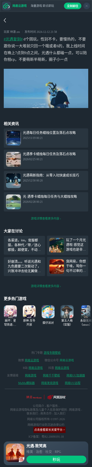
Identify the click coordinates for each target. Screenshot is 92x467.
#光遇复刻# (13, 39)
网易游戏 (30, 375)
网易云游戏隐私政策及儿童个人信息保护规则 (38, 409)
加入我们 (59, 413)
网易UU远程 (72, 383)
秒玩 (56, 460)
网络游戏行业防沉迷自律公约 (46, 425)
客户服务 (52, 406)
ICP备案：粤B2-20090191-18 (46, 436)
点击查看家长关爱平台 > (49, 430)
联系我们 (32, 413)
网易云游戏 (32, 360)
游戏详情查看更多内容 (45, 218)
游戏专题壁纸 (52, 353)
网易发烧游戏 (49, 383)
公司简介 (38, 406)
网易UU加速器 (76, 375)
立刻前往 (72, 6)
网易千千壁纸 (51, 375)
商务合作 (46, 413)
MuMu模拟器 (26, 383)
